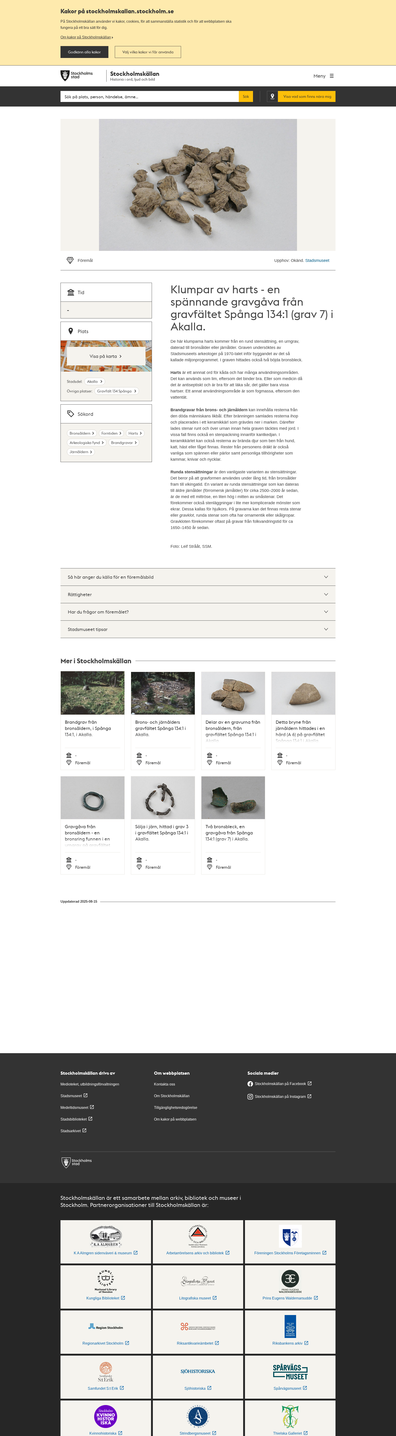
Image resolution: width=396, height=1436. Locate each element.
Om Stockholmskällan (172, 1096)
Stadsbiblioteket (73, 1119)
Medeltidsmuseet (74, 1108)
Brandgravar (122, 442)
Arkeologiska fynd (85, 442)
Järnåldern (79, 451)
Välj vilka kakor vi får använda (147, 52)
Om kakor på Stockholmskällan (85, 37)
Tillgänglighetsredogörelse (175, 1108)
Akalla (93, 381)
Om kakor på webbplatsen (175, 1119)
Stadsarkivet (70, 1131)
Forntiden (110, 433)
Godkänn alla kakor (84, 52)
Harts (133, 433)
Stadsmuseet (317, 260)
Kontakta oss (164, 1084)
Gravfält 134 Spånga (114, 391)
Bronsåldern (80, 433)
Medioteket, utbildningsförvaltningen (89, 1084)
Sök (246, 96)
